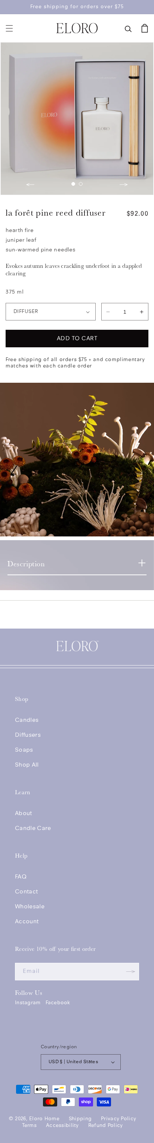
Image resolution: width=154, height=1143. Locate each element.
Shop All (27, 765)
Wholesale (29, 907)
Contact (26, 892)
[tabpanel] (77, 118)
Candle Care (33, 829)
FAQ (21, 877)
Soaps (24, 750)
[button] (9, 28)
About (23, 814)
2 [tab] (81, 184)
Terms (29, 1125)
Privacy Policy (118, 1119)
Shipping (80, 1119)
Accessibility (62, 1125)
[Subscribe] (130, 971)
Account (26, 922)
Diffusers (28, 735)
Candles (26, 720)
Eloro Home (44, 1119)
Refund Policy (105, 1125)
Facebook (58, 1003)
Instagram (28, 1003)
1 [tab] (73, 184)
